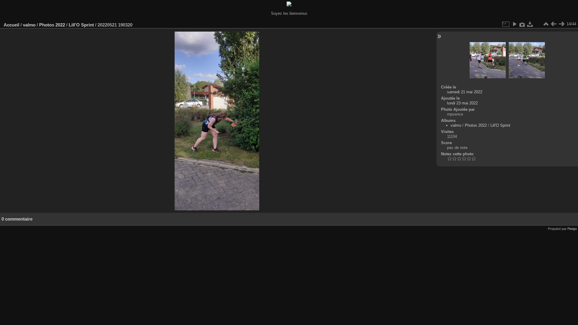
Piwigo (572, 229)
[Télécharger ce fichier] (530, 24)
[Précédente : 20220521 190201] (554, 24)
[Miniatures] (546, 24)
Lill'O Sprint (81, 24)
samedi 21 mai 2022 (464, 92)
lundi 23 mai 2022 (462, 103)
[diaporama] (514, 24)
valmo (29, 24)
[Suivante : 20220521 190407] (561, 24)
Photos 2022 (52, 24)
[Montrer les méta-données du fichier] (522, 24)
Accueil (11, 24)
